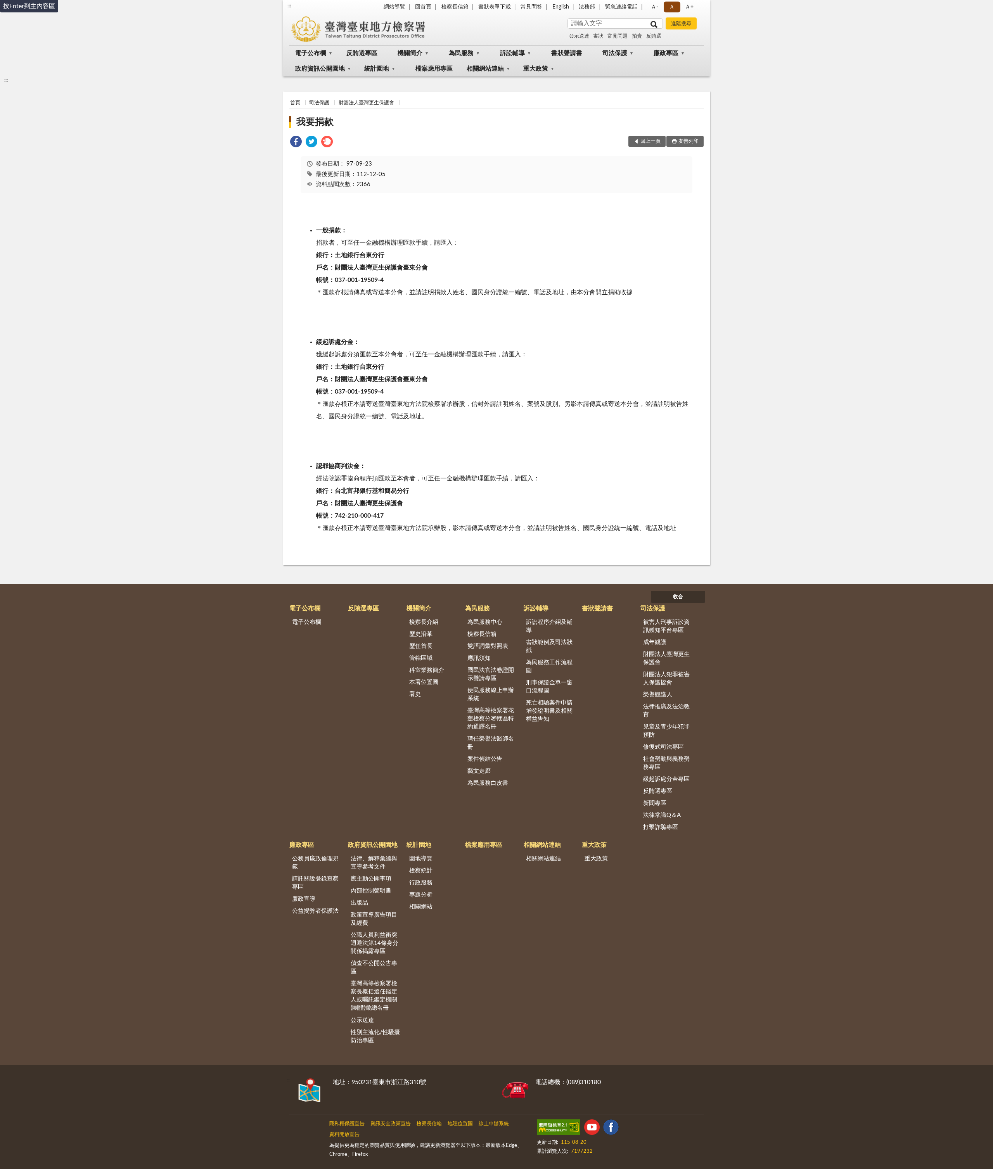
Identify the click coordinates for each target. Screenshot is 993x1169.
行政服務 (420, 883)
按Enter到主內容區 (29, 6)
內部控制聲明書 (371, 891)
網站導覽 (394, 7)
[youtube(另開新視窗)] (592, 1128)
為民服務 (461, 53)
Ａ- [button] (654, 7)
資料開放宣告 (344, 1134)
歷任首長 (420, 646)
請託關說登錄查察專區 (315, 883)
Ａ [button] (672, 7)
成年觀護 (654, 642)
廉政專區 (666, 53)
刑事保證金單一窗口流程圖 (549, 687)
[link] (296, 143)
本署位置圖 (423, 682)
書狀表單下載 (494, 7)
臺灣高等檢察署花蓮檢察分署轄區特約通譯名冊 (490, 719)
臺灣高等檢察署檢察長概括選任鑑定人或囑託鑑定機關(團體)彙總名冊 (374, 996)
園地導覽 (420, 859)
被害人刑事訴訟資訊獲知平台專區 (666, 626)
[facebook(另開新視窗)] (611, 1128)
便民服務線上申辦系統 (490, 694)
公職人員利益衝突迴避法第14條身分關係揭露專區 (374, 943)
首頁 (295, 102)
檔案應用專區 (434, 69)
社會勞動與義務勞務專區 (666, 763)
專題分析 (420, 895)
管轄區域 (420, 658)
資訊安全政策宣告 (390, 1123)
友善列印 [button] (688, 141)
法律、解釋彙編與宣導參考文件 (374, 863)
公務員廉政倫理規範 (315, 863)
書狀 (598, 36)
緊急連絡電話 (621, 7)
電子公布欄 (310, 53)
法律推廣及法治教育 (666, 711)
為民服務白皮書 (487, 783)
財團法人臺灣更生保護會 (366, 102)
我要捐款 (315, 122)
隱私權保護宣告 (347, 1123)
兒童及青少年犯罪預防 (666, 731)
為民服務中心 (484, 622)
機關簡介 (410, 53)
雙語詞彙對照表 (487, 646)
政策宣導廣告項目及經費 (374, 919)
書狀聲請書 (566, 53)
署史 (415, 694)
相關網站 (420, 907)
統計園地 (376, 69)
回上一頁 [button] (650, 141)
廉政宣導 (303, 899)
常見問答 (531, 7)
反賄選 (653, 36)
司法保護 (614, 53)
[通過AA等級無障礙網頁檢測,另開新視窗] (558, 1128)
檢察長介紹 (423, 622)
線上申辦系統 (494, 1123)
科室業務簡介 (426, 670)
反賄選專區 (361, 53)
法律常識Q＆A (662, 815)
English (560, 7)
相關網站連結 (485, 69)
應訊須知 (479, 658)
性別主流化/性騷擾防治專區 (375, 1036)
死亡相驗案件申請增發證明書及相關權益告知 (549, 711)
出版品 (359, 903)
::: (289, 5)
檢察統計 (420, 871)
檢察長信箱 (455, 7)
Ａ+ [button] (689, 7)
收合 (678, 596)
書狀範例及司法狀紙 (549, 646)
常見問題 (617, 36)
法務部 (587, 7)
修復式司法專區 (663, 747)
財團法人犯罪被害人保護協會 (666, 679)
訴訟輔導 (512, 53)
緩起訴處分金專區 (666, 779)
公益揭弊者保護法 (315, 911)
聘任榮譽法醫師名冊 (490, 743)
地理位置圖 (460, 1123)
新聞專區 (654, 803)
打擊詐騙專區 (660, 827)
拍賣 (637, 36)
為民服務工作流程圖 (549, 666)
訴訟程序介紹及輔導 (549, 626)
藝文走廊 (479, 771)
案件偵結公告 (484, 759)
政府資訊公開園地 (320, 69)
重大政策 (535, 69)
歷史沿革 (420, 634)
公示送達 (579, 36)
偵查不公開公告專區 (374, 967)
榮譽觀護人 (657, 695)
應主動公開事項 (371, 879)
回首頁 (423, 7)
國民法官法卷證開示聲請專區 (490, 674)
